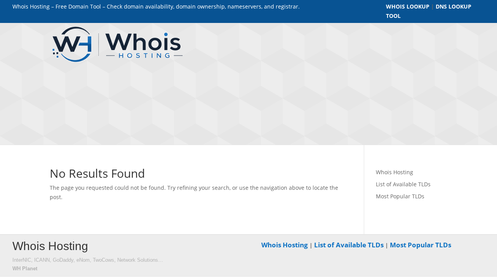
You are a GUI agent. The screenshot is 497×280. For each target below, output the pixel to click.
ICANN (42, 260)
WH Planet (24, 268)
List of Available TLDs (403, 184)
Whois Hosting (394, 172)
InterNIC (21, 260)
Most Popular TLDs (400, 196)
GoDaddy (63, 260)
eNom (83, 260)
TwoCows (103, 260)
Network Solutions (137, 260)
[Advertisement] (357, 86)
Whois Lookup (407, 6)
